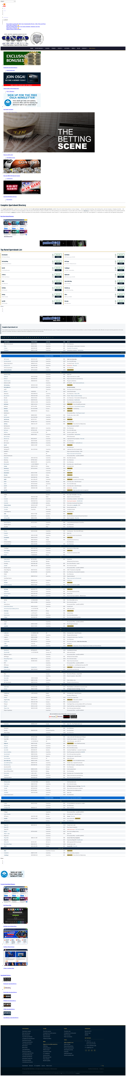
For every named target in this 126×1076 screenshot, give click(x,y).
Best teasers (25, 1045)
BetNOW (83, 752)
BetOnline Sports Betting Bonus (10, 926)
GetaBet (5, 565)
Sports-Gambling (7, 752)
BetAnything (5, 261)
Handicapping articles (68, 1049)
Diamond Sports (7, 522)
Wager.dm (6, 825)
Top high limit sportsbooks (27, 1053)
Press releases (46, 1058)
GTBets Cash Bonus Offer (9, 968)
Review (58, 256)
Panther (5, 697)
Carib (5, 496)
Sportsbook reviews (26, 1031)
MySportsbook (7, 669)
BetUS (3, 268)
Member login (87, 1033)
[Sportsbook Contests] (22, 172)
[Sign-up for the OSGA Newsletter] (22, 106)
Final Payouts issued (80, 413)
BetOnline (67, 254)
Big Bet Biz (6, 457)
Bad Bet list (86, 210)
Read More (80, 637)
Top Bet (5, 788)
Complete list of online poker (70, 1033)
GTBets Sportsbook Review (9, 1009)
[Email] (92, 1050)
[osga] (15, 46)
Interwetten (6, 613)
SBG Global (6, 737)
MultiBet (5, 660)
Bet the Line (6, 438)
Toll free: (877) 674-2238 (91, 1045)
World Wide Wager (8, 844)
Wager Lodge (7, 833)
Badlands (6, 376)
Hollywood (6, 591)
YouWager (67, 268)
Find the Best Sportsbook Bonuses (10, 67)
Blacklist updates (46, 1060)
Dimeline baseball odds (69, 1055)
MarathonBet (6, 652)
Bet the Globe (7, 436)
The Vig (5, 790)
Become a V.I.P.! (88, 1031)
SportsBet (6, 749)
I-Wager (5, 617)
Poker (53, 48)
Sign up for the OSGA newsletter (50, 1044)
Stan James (6, 773)
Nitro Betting (6, 676)
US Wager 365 (7, 807)
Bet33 (5, 483)
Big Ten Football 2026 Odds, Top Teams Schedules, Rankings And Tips (23, 26)
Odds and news (67, 1044)
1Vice (5, 346)
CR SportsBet (7, 518)
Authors (66, 48)
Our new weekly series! (8, 154)
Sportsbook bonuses (26, 1040)
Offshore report (46, 1049)
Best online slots (46, 1034)
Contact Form (34, 667)
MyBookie (67, 274)
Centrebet (6, 503)
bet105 (3, 301)
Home (31, 48)
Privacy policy (47, 1068)
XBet (66, 294)
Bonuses (31, 1065)
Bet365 (5, 485)
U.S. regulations (46, 1053)
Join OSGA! (92, 48)
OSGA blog (45, 1046)
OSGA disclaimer (53, 1068)
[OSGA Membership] (22, 85)
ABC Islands (6, 359)
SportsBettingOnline (8, 762)
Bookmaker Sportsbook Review (10, 983)
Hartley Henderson (47, 1047)
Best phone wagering (26, 1051)
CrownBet (6, 515)
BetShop (6, 432)
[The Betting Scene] (49, 152)
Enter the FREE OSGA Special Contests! (12, 175)
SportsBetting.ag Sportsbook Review (11, 1017)
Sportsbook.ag (7, 764)
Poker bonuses (67, 1034)
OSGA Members (10, 91)
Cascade (6, 498)
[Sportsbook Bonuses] (22, 64)
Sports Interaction (8, 769)
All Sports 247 (7, 365)
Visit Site (58, 254)
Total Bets (6, 792)
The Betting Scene (10, 157)
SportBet (6, 747)
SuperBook (6, 775)
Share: (2, 306)
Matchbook (6, 650)
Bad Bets (81, 350)
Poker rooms (49, 1065)
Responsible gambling (68, 1046)
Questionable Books (80, 382)
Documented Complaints (80, 406)
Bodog (3, 294)
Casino (47, 48)
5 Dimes (5, 348)
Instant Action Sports (8, 606)
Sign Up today (57, 356)
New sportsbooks (26, 1034)
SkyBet (5, 741)
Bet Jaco (6, 399)
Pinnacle (6, 701)
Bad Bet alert (80, 839)
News (73, 48)
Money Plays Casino (8, 658)
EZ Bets (5, 539)
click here (75, 488)
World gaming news (47, 1057)
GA (61, 1073)
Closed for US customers (72, 348)
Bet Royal (6, 430)
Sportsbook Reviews (6, 975)
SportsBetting (68, 281)
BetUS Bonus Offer (7, 905)
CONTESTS (9, 178)
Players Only (6, 708)
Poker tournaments (68, 1036)
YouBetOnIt (6, 852)
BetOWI (5, 415)
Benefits (86, 1034)
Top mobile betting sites (27, 1054)
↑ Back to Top (122, 352)
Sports (60, 48)
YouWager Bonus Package (9, 946)
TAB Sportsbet (7, 782)
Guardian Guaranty (8, 584)
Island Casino (7, 615)
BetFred (5, 391)
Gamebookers (7, 561)
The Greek (6, 786)
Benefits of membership (93, 1068)
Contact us (101, 1068)
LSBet (5, 643)
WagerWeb (6, 837)
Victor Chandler (7, 814)
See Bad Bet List (79, 442)
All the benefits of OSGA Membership (11, 88)
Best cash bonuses (26, 1033)
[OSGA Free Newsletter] (13, 877)
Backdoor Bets (7, 374)
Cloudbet (6, 509)
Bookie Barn (6, 470)
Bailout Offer (77, 393)
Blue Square (6, 464)
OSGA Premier (70, 369)
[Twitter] (89, 1050)
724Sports (6, 350)
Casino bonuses (46, 1036)
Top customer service (26, 1043)
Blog (78, 48)
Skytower (6, 745)
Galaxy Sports (7, 559)
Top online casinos (47, 1031)
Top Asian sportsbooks (27, 1056)
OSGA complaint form (68, 1042)
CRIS (3, 281)
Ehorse (5, 531)
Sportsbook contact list (27, 1058)
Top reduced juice (26, 1049)
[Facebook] (86, 1050)
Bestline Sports (7, 380)
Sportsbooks (39, 48)
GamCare (78, 1073)
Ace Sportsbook (7, 361)
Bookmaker (5, 254)
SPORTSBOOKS (10, 70)
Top (103, 1065)
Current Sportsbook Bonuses (8, 884)
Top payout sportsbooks (27, 1042)
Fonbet (5, 554)
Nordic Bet (6, 678)
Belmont (6, 378)
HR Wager (6, 595)
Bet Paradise (6, 417)
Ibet (5, 602)
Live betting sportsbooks (27, 1062)
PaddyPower (6, 693)
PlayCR (5, 706)
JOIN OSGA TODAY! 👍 (12, 25)
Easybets (6, 533)
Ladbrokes (6, 633)
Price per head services (69, 1047)
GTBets (4, 274)
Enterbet (6, 535)
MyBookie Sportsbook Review (10, 1000)
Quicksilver (6, 723)
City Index (6, 507)
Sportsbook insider (47, 1051)
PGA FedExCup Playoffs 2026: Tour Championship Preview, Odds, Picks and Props (26, 23)
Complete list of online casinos (49, 1033)
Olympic (5, 688)
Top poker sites (67, 1031)
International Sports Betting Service (11, 608)
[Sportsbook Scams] (22, 193)
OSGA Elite (70, 385)
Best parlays (24, 1047)
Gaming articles (46, 1055)
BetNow (4, 288)
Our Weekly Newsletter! (8, 109)
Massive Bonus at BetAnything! (13, 29)
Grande (5, 580)
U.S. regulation (37, 1065)
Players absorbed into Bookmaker (74, 453)
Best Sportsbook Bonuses (7, 216)
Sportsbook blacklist (26, 1060)
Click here (77, 829)
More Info (77, 363)
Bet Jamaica (6, 395)
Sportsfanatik (7, 754)
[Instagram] (95, 1050)
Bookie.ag (67, 288)
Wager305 (6, 827)
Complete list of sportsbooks (28, 1038)
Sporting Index (7, 758)
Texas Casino (7, 784)
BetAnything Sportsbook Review (10, 992)
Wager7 (5, 831)
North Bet (6, 680)
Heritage (67, 261)
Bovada (66, 301)
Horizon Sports (7, 593)
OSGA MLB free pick (68, 1053)
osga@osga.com (89, 1047)
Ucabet (5, 803)
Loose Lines (6, 641)
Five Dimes (6, 552)
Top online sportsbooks (27, 1036)
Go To (5, 576)
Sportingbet (6, 756)
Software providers (47, 1038)
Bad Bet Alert (77, 399)
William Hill (6, 842)
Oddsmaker (6, 686)
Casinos (43, 1065)
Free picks (66, 1051)
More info (79, 494)
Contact (84, 48)
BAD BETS (9, 199)
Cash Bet (6, 501)
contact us (13, 212)
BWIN (5, 481)
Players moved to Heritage (76, 395)
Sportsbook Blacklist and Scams (10, 196)
